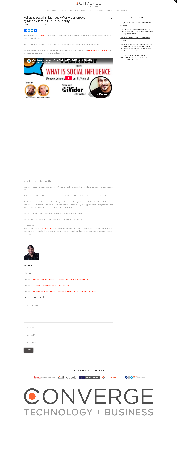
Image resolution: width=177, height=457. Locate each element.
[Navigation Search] (131, 10)
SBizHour (27, 24)
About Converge (32, 417)
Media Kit (30, 420)
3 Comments (52, 24)
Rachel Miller (92, 50)
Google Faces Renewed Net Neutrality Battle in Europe (136, 24)
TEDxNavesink (47, 228)
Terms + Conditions (33, 422)
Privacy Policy (31, 425)
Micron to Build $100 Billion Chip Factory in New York (135, 39)
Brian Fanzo (103, 50)
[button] (175, 2)
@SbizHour (43, 35)
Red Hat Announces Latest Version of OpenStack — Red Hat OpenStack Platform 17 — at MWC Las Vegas (135, 57)
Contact (29, 431)
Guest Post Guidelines (34, 428)
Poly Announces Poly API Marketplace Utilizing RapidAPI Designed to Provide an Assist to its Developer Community (136, 31)
